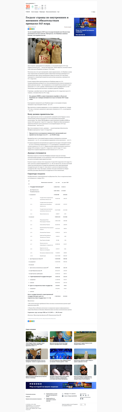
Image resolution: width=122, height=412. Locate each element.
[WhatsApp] (32, 29)
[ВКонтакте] (28, 29)
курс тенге (40, 318)
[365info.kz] (29, 7)
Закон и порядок (34, 11)
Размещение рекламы (31, 394)
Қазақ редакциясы (30, 3)
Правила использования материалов (34, 398)
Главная (28, 11)
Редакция (28, 396)
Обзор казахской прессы (51, 11)
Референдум (42, 11)
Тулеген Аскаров (67, 27)
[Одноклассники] (30, 29)
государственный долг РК (33, 318)
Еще (58, 11)
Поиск (93, 11)
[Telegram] (34, 29)
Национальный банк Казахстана (49, 318)
